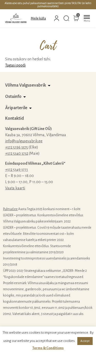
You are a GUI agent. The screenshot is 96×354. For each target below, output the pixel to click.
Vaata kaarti (15, 188)
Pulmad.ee (10, 209)
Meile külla (38, 18)
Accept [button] (85, 341)
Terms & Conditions (48, 348)
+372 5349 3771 (16, 169)
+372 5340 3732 (16, 153)
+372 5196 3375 (16, 147)
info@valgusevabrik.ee (23, 141)
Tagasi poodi (15, 65)
